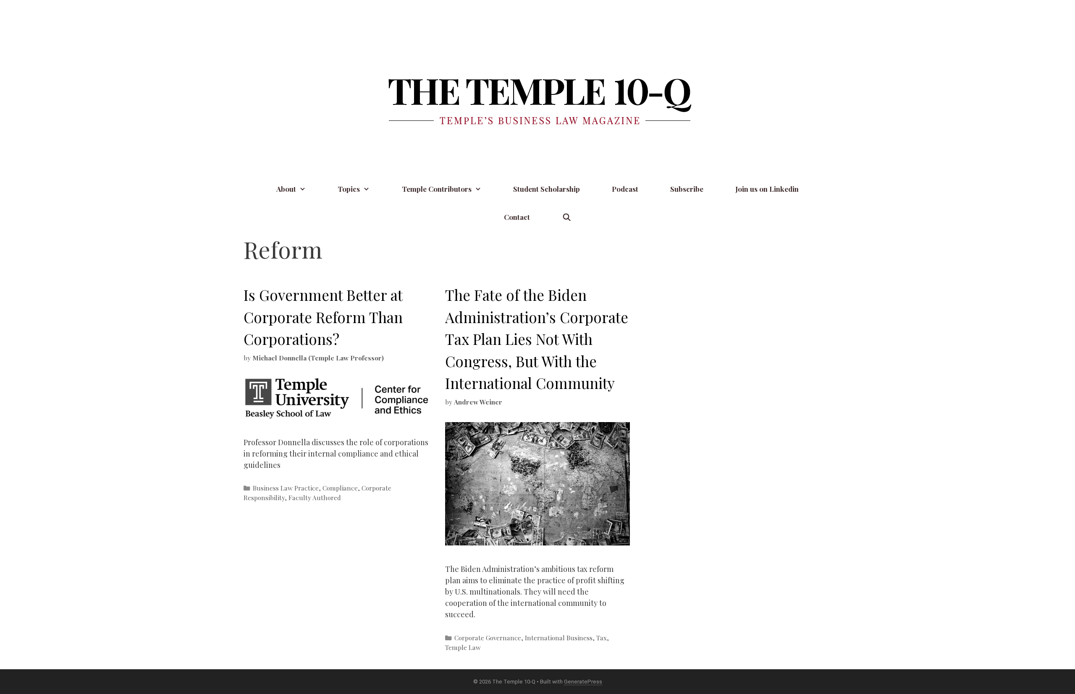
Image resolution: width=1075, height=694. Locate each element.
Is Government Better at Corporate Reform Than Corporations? (323, 317)
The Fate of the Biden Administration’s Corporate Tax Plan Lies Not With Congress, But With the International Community (536, 339)
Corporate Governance (487, 637)
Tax (601, 637)
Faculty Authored (314, 497)
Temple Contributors (437, 188)
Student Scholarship (546, 188)
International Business (559, 637)
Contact (517, 217)
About (286, 188)
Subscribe (686, 188)
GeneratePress (583, 681)
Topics (349, 188)
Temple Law (463, 647)
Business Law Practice (286, 487)
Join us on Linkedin (767, 188)
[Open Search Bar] (566, 217)
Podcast (625, 188)
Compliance (340, 487)
